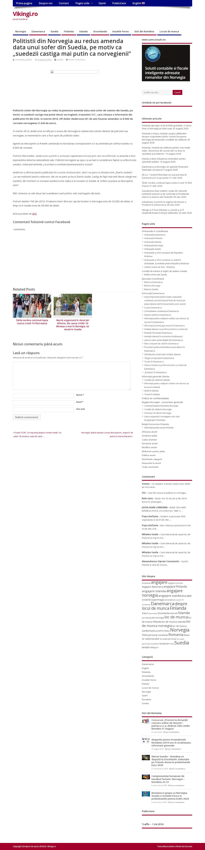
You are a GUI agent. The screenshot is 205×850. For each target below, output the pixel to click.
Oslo (145, 635)
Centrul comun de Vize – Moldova (159, 267)
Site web (80, 409)
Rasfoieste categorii (152, 459)
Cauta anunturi (149, 439)
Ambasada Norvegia (153, 245)
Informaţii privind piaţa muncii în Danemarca (164, 325)
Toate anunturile (150, 466)
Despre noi (45, 3)
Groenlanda (100, 31)
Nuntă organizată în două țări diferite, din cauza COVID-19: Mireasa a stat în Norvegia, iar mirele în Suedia (72, 325)
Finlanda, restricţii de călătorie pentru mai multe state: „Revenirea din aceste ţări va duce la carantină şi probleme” (166, 150)
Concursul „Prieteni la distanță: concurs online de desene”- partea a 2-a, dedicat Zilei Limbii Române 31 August (171, 724)
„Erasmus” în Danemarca (155, 372)
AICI (34, 213)
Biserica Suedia (151, 289)
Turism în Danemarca (154, 361)
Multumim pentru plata (153, 451)
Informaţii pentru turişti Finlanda (158, 427)
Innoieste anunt (150, 443)
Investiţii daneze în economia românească (163, 336)
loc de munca (176, 617)
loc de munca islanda (174, 621)
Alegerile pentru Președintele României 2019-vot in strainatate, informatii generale (171, 742)
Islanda (83, 31)
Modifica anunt (149, 447)
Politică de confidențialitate (155, 398)
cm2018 (146, 599)
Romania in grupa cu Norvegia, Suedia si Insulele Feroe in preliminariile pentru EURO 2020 (170, 795)
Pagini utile (82, 3)
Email (79, 402)
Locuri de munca (169, 31)
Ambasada (146, 583)
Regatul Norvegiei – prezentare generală (162, 402)
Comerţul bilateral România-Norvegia (161, 405)
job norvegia (158, 617)
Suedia (54, 31)
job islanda (146, 617)
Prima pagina (24, 3)
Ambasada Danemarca (154, 234)
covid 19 (180, 600)
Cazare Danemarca (153, 307)
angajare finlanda (175, 586)
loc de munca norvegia (166, 623)
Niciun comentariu (77, 59)
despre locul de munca (164, 606)
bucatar (187, 596)
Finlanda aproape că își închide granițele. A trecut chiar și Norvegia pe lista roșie (166, 127)
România (146, 699)
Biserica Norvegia (152, 285)
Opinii (102, 3)
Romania (175, 634)
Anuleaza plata (149, 435)
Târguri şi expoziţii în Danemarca (159, 358)
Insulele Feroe (120, 31)
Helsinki (174, 613)
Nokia (167, 630)
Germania (152, 613)
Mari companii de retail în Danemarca (161, 343)
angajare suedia (169, 595)
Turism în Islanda (152, 394)
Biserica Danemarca (153, 282)
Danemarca (38, 31)
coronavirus (169, 599)
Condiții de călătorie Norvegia (158, 409)
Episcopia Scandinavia (153, 278)
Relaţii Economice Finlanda (155, 424)
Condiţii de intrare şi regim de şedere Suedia (164, 271)
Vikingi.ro (25, 14)
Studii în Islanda (151, 390)
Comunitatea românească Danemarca (161, 311)
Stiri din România (144, 31)
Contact (64, 3)
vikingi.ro (154, 647)
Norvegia (20, 31)
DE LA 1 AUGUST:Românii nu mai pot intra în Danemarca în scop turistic (164, 176)
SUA (172, 643)
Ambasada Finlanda (153, 238)
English (137, 3)
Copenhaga (157, 599)
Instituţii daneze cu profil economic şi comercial (165, 329)
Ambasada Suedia (152, 249)
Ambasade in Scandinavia (155, 231)
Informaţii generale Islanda (155, 376)
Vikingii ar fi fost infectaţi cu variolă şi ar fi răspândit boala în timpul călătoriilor (163, 211)
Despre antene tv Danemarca (157, 315)
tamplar (146, 647)
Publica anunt (148, 455)
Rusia (186, 635)
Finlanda (69, 31)
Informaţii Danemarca (153, 293)
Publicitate (119, 3)
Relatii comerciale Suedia (155, 274)
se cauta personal (168, 639)
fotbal (145, 613)
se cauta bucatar (150, 638)
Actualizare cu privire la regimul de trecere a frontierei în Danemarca (164, 203)
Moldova (153, 630)
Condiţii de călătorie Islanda (157, 380)
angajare (159, 582)
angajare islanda (154, 591)
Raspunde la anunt (151, 463)
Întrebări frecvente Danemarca (158, 333)
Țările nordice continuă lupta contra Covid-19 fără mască (32, 322)
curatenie (146, 604)
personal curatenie (158, 635)
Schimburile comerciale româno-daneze (162, 354)
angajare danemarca (152, 586)
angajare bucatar (175, 583)
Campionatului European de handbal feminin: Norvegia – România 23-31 (168, 778)
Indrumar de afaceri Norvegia (157, 413)
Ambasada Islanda (152, 242)
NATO (161, 630)
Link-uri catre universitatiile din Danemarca (163, 340)
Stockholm (164, 643)
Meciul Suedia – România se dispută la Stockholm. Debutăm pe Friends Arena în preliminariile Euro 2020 (171, 761)
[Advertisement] (131, 16)
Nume (80, 395)
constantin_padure (23, 59)
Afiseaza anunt (149, 431)
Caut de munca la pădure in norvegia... (167, 492)
